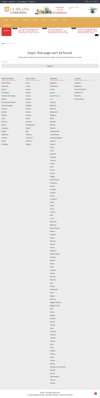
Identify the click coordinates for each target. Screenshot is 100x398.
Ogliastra (53, 251)
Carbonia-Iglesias (56, 138)
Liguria (3, 89)
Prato (52, 293)
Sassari (52, 322)
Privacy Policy (79, 99)
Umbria (4, 115)
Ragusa (52, 296)
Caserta (52, 141)
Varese (52, 364)
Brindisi (52, 128)
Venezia (28, 99)
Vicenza (52, 380)
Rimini (52, 312)
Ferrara (52, 173)
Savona (52, 325)
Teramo (52, 341)
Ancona (28, 112)
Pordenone (54, 289)
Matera (52, 231)
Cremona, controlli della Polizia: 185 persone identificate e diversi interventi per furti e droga (87, 31)
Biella (52, 118)
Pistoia (52, 286)
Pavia (52, 267)
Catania (52, 144)
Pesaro (52, 273)
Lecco (52, 209)
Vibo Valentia (54, 377)
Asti (51, 99)
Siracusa (53, 331)
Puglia (3, 131)
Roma (28, 118)
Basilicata (4, 134)
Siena (52, 328)
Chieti (52, 147)
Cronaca (15, 20)
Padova (52, 260)
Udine (52, 357)
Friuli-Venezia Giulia (8, 102)
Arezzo (52, 93)
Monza (52, 238)
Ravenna (53, 299)
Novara (52, 244)
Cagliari (28, 144)
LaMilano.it (7, 25)
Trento (28, 96)
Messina (53, 241)
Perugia (28, 115)
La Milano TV (31, 2)
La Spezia (53, 199)
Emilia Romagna (7, 105)
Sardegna (4, 144)
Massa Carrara (54, 228)
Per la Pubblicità (21, 2)
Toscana (4, 109)
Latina (52, 202)
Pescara (52, 276)
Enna (51, 167)
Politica (25, 20)
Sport (64, 20)
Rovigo (52, 315)
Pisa (51, 283)
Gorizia (52, 186)
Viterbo (52, 383)
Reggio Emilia (54, 306)
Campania (4, 128)
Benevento (54, 112)
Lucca (52, 218)
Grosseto (53, 189)
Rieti (51, 309)
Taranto (52, 338)
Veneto (4, 99)
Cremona (53, 157)
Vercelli (52, 370)
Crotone (53, 160)
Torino (28, 86)
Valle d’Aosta (6, 83)
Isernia (52, 196)
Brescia (52, 125)
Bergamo (53, 115)
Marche (4, 112)
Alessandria (54, 86)
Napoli (28, 128)
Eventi (44, 20)
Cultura (35, 20)
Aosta (28, 83)
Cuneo (52, 164)
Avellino (53, 102)
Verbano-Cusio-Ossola (57, 367)
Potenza (29, 134)
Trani (52, 347)
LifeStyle (54, 20)
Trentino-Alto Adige (8, 96)
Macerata (53, 222)
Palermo (29, 141)
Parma (52, 264)
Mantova (53, 225)
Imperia (52, 193)
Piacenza (53, 280)
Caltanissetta (54, 131)
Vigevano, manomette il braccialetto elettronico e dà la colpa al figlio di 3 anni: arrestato (58, 31)
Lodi (51, 215)
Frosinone (53, 183)
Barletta (53, 105)
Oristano (53, 257)
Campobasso (30, 125)
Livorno (52, 212)
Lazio (3, 118)
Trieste (28, 102)
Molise (3, 125)
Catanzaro (29, 138)
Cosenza (53, 154)
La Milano (4, 2)
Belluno (53, 109)
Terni (52, 344)
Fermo (52, 170)
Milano (28, 93)
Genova (28, 89)
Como (52, 151)
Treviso (52, 354)
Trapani (52, 351)
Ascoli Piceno (54, 96)
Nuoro (52, 247)
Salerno (52, 318)
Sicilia (3, 141)
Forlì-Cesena (54, 180)
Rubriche (77, 96)
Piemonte (4, 86)
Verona (52, 373)
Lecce (52, 205)
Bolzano (53, 122)
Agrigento (53, 83)
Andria (52, 89)
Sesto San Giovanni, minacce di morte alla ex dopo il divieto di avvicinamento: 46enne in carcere (28, 31)
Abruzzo (4, 122)
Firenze (28, 109)
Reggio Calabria (55, 302)
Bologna (29, 105)
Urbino (52, 360)
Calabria (4, 138)
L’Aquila (28, 122)
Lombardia (5, 93)
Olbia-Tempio (55, 254)
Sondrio (53, 335)
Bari (27, 131)
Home (6, 20)
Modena (53, 235)
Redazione (12, 2)
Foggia (52, 176)
